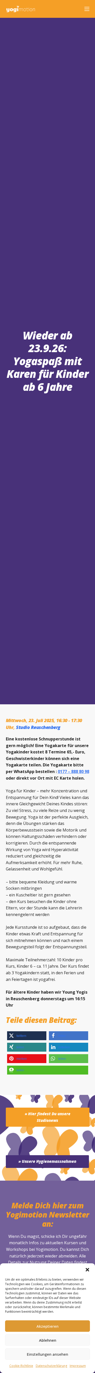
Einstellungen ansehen (47, 1354)
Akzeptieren (47, 1326)
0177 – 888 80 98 (73, 771)
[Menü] (86, 8)
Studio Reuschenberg (38, 727)
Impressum (78, 1366)
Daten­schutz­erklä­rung (51, 1366)
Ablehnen (47, 1340)
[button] (87, 1269)
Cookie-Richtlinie (21, 1366)
